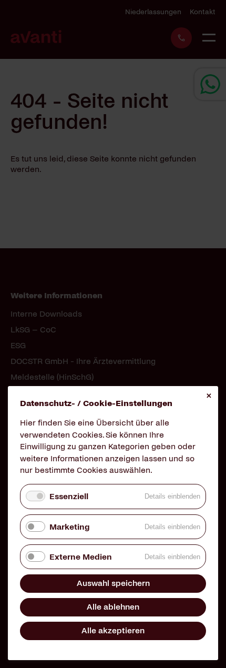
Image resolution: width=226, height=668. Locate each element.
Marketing (69, 526)
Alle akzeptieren (113, 630)
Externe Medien (80, 556)
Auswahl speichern (113, 583)
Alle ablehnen (113, 606)
